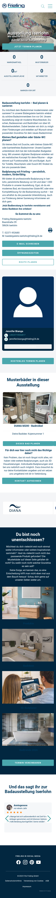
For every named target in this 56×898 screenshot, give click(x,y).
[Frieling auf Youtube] (37, 864)
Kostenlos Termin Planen (28, 361)
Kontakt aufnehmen (28, 481)
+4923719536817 (17, 335)
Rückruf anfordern (28, 346)
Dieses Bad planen (28, 443)
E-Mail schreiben (28, 244)
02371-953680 (12, 232)
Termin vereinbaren (28, 763)
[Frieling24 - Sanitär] (13, 5)
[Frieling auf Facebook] (18, 864)
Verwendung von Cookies (33, 881)
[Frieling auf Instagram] (24, 864)
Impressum (27, 887)
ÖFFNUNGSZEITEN (28, 253)
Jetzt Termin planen (28, 46)
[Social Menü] (53, 23)
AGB (47, 881)
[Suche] (39, 6)
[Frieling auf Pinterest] (30, 864)
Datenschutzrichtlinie (13, 881)
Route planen (28, 262)
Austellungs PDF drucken (50, 230)
